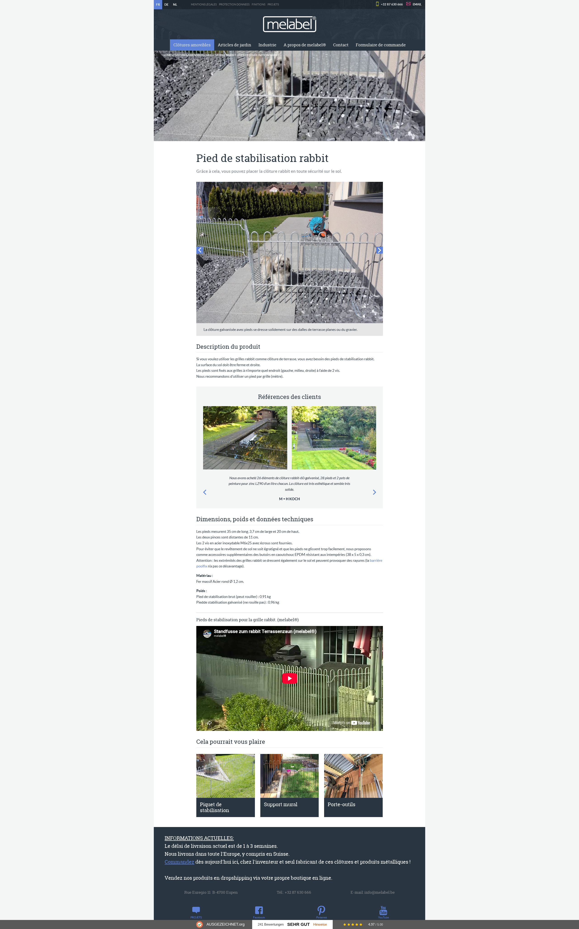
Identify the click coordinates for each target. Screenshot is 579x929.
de (166, 4)
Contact (341, 45)
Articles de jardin (234, 45)
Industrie (267, 45)
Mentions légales (204, 4)
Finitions (258, 4)
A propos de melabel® (305, 45)
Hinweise (320, 924)
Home (167, 55)
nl (175, 4)
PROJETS (273, 4)
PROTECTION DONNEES (234, 4)
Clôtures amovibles (192, 45)
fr (158, 4)
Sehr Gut (298, 924)
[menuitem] (192, 45)
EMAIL (417, 4)
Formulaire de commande (381, 45)
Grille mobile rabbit (221, 55)
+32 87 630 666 (392, 4)
